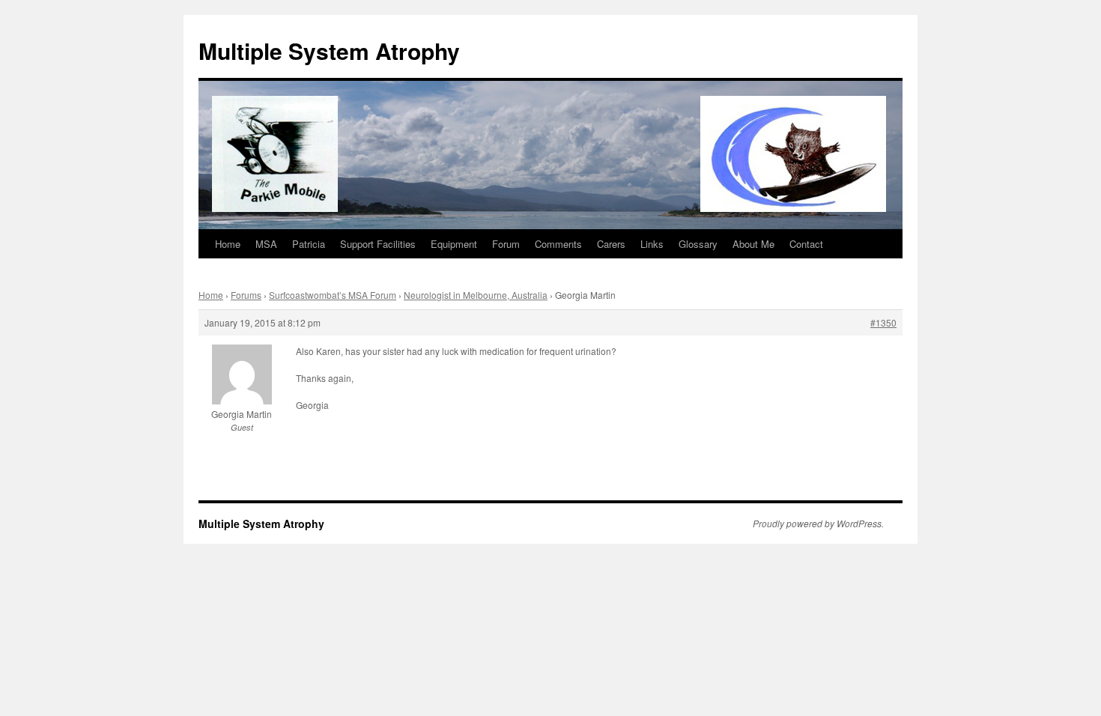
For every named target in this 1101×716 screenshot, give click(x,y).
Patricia (308, 244)
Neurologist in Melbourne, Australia (476, 294)
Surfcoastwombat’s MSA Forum (332, 294)
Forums (246, 294)
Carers (611, 244)
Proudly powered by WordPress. (818, 524)
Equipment (454, 244)
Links (652, 244)
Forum (506, 244)
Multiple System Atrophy (329, 50)
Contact (806, 244)
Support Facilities (378, 244)
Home (227, 244)
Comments (558, 244)
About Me (753, 244)
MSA (266, 244)
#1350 (883, 322)
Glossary (698, 244)
